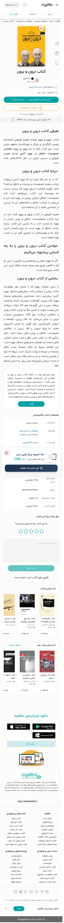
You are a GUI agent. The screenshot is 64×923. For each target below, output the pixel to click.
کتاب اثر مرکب (16, 829)
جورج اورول (16, 871)
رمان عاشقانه (47, 856)
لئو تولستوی (16, 878)
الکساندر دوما (16, 874)
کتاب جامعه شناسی (47, 867)
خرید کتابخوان (47, 833)
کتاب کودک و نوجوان (47, 882)
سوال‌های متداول (47, 826)
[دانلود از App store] (18, 727)
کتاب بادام (16, 818)
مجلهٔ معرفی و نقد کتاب (47, 844)
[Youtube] (36, 892)
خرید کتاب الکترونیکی (31, 99)
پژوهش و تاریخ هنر (24, 21)
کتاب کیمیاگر (16, 822)
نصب (31, 403)
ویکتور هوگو (16, 882)
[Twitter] (26, 892)
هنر (51, 21)
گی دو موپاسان (16, 867)
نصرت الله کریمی (30, 442)
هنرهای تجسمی (40, 21)
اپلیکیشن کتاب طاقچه (47, 837)
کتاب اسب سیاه (16, 826)
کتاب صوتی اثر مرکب (16, 840)
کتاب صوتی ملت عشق (16, 837)
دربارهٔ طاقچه (47, 822)
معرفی (50, 14)
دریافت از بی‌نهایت (29, 107)
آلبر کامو (16, 859)
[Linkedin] (31, 892)
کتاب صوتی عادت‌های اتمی (16, 844)
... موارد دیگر (31, 744)
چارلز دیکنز (16, 863)
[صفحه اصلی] (47, 5)
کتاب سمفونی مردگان (16, 833)
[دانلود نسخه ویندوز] (43, 735)
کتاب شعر (47, 871)
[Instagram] (15, 892)
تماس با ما (47, 818)
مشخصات (33, 14)
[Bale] (47, 892)
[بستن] (6, 453)
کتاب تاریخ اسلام (47, 878)
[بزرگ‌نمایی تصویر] (20, 63)
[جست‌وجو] (25, 5)
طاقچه (57, 21)
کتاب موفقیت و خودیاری (47, 874)
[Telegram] (41, 892)
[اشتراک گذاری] (56, 43)
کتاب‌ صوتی (47, 859)
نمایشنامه (47, 863)
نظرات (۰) (14, 14)
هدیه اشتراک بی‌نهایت (47, 840)
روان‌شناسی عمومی (28, 434)
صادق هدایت (16, 856)
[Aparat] (20, 892)
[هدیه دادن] (56, 53)
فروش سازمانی (47, 829)
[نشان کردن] (56, 63)
